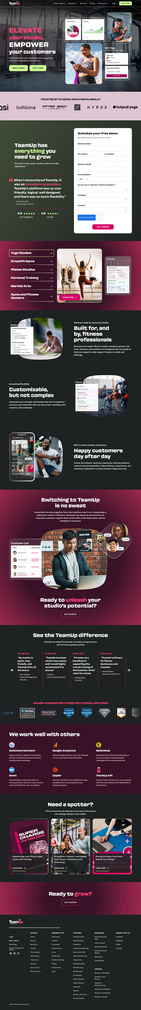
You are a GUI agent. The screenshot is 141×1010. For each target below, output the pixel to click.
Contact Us (34, 960)
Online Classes (78, 983)
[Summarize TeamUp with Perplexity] (18, 953)
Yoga (53, 971)
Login (114, 3)
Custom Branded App (81, 948)
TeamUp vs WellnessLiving (100, 984)
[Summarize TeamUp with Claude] (10, 953)
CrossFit (55, 941)
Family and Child (79, 952)
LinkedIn (119, 948)
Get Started (70, 614)
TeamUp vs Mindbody (102, 973)
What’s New (99, 957)
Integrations (77, 960)
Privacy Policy (36, 971)
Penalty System (78, 998)
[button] (59, 3)
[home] (14, 3)
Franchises (56, 944)
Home (33, 937)
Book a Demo (18, 68)
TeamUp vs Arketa (101, 997)
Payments (76, 987)
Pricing (92, 3)
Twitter (118, 944)
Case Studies (99, 961)
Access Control (78, 937)
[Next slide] (128, 670)
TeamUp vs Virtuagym (102, 989)
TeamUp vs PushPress (102, 993)
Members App (78, 967)
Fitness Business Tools (101, 938)
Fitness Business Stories (101, 952)
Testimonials (35, 956)
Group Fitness (57, 948)
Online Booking (78, 979)
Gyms (54, 952)
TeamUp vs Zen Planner (100, 978)
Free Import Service (80, 956)
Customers (77, 944)
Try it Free (125, 3)
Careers (33, 948)
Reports (76, 991)
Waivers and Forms (80, 994)
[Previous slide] (12, 670)
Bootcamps (56, 937)
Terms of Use (35, 967)
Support (33, 964)
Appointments (78, 941)
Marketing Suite (79, 964)
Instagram (119, 941)
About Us (83, 3)
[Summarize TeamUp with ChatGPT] (14, 953)
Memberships (78, 971)
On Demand (77, 975)
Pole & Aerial (56, 967)
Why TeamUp (35, 952)
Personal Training (58, 960)
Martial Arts (56, 956)
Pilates (54, 964)
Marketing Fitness (101, 947)
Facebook (119, 937)
